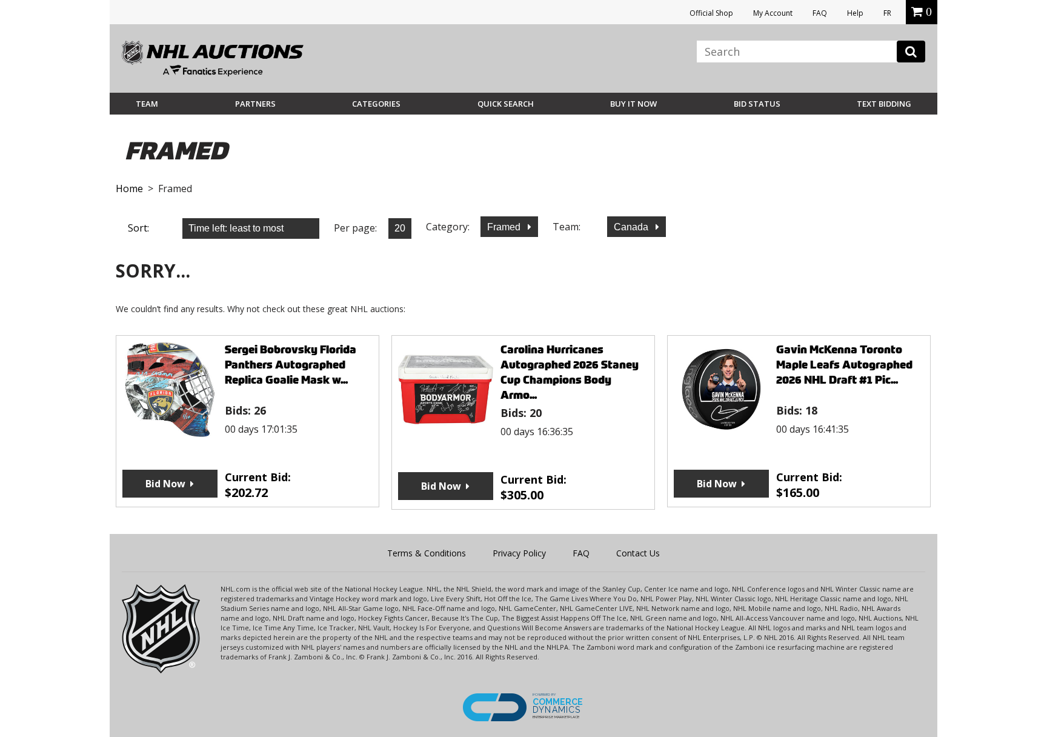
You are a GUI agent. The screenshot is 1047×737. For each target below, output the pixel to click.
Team (147, 103)
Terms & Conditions (426, 553)
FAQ (820, 13)
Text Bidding (884, 103)
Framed (505, 227)
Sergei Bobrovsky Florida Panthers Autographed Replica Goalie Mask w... (290, 364)
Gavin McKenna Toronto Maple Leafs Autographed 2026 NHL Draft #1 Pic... (844, 364)
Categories (376, 103)
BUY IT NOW (633, 103)
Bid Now (165, 483)
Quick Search (505, 103)
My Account (773, 13)
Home (129, 188)
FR (887, 13)
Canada (632, 227)
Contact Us (638, 553)
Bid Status (757, 103)
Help (855, 13)
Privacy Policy (519, 553)
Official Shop (711, 13)
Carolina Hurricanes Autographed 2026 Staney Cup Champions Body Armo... (569, 372)
